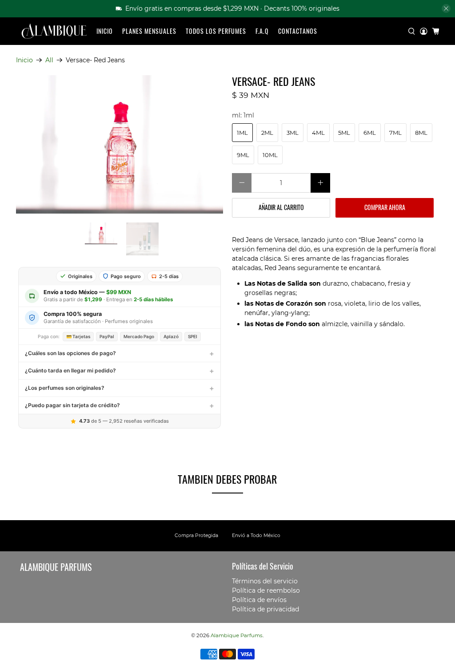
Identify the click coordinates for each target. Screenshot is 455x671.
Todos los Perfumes (216, 31)
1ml (242, 132)
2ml (267, 132)
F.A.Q (262, 31)
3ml (293, 132)
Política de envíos (259, 600)
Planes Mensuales (149, 31)
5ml (344, 132)
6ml (369, 132)
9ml (243, 154)
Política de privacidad (265, 609)
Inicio (104, 31)
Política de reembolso (266, 590)
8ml (421, 132)
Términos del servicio (265, 581)
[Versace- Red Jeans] (119, 144)
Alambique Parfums (237, 635)
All (49, 60)
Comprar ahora (384, 207)
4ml (318, 132)
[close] (446, 8)
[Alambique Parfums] (53, 31)
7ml (395, 132)
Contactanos (297, 31)
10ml (270, 154)
